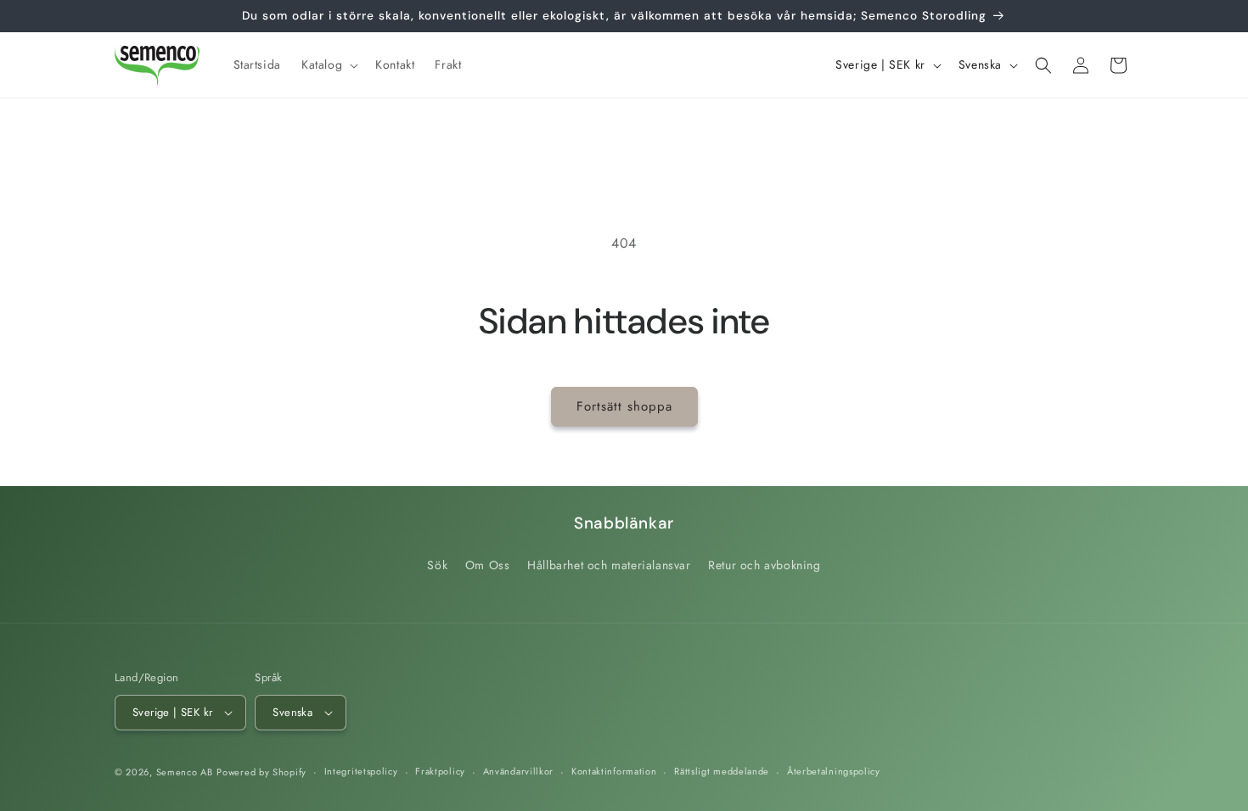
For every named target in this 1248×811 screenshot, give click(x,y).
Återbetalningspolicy (833, 771)
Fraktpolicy (440, 771)
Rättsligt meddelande (721, 771)
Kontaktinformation (614, 771)
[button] (328, 64)
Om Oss (487, 565)
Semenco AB (184, 772)
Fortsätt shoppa (624, 406)
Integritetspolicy (361, 771)
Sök (437, 565)
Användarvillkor (518, 771)
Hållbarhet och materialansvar (608, 565)
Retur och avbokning (764, 565)
